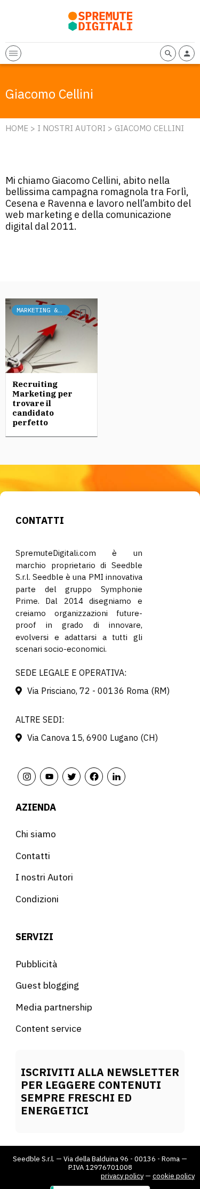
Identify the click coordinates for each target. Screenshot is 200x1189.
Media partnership (53, 1007)
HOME (16, 128)
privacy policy (122, 1175)
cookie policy (174, 1175)
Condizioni (37, 899)
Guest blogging (47, 985)
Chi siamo (35, 834)
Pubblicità (36, 964)
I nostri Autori (71, 128)
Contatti (32, 856)
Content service (48, 1028)
